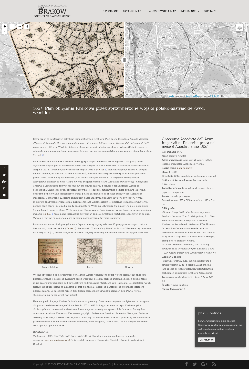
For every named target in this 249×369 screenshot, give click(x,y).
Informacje (188, 11)
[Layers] (239, 27)
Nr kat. (37, 155)
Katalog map (132, 11)
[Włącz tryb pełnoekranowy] (12, 26)
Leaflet (171, 95)
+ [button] (5, 26)
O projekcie (110, 11)
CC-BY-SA (214, 95)
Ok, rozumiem (207, 339)
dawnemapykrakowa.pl (57, 340)
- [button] (5, 31)
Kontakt (210, 11)
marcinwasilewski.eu (136, 364)
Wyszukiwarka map (162, 11)
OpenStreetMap (192, 95)
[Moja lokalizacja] (26, 26)
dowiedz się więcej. (208, 333)
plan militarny (184, 167)
